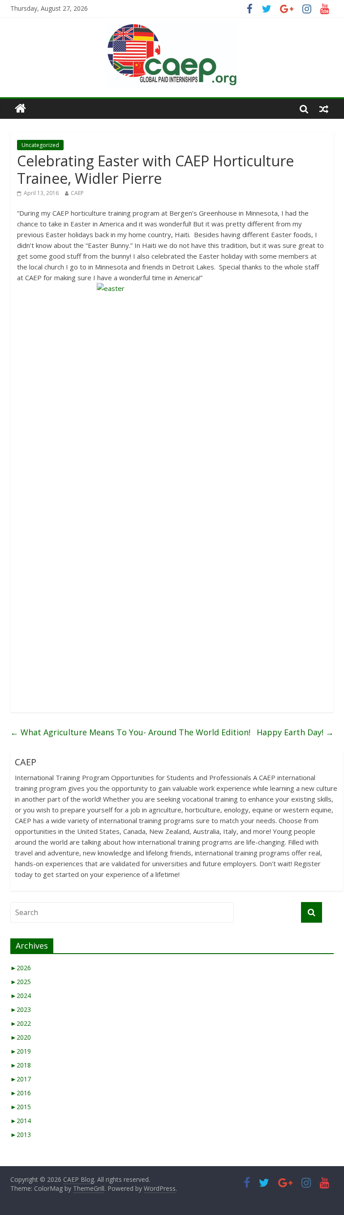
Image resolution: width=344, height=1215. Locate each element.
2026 (20, 967)
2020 (20, 1037)
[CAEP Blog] (20, 108)
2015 (20, 1106)
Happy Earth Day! (295, 732)
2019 (20, 1051)
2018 (20, 1065)
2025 (20, 981)
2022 (20, 1023)
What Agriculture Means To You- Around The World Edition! (130, 732)
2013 (20, 1134)
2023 (20, 1009)
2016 (20, 1093)
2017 (20, 1079)
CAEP (77, 193)
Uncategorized (40, 145)
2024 (20, 995)
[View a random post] (324, 108)
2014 (20, 1120)
